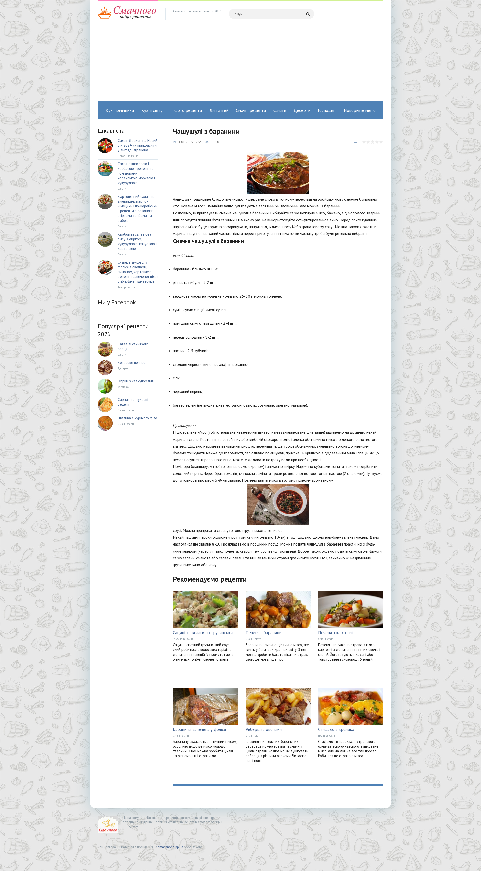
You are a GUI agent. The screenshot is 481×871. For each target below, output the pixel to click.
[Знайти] (308, 14)
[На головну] (128, 14)
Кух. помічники (120, 110)
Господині (327, 110)
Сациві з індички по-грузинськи (203, 632)
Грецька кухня (327, 735)
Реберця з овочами (264, 729)
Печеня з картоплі (335, 632)
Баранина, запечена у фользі (199, 729)
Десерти (302, 110)
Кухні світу (151, 110)
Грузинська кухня (183, 639)
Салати (279, 110)
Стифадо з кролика (336, 729)
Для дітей (218, 110)
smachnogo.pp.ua (170, 847)
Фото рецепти (188, 110)
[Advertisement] (240, 64)
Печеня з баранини (263, 632)
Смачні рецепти (251, 110)
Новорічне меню (360, 110)
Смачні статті (254, 639)
